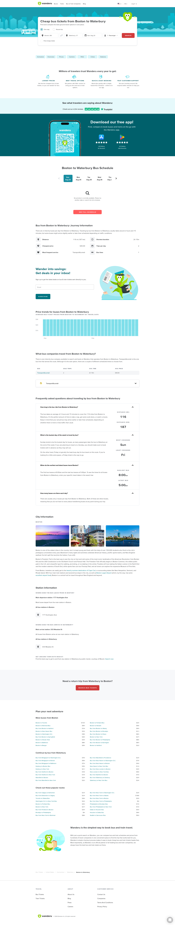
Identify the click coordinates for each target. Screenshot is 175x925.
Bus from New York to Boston (99, 798)
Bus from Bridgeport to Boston (45, 760)
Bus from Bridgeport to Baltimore (46, 763)
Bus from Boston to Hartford (44, 728)
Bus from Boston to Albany (98, 728)
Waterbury (70, 872)
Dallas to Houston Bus (97, 809)
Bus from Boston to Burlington (99, 742)
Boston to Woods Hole (43, 740)
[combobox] (49, 35)
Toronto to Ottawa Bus (43, 798)
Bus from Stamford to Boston (99, 774)
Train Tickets (40, 898)
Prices (61, 57)
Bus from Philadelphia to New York (101, 807)
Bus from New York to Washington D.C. (102, 792)
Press (69, 902)
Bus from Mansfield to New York (46, 780)
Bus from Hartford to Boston (44, 772)
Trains (62, 4)
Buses (56, 4)
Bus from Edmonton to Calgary (45, 795)
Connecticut (60, 872)
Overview (50, 57)
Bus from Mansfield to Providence (100, 758)
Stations (103, 57)
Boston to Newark (95, 725)
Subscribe (43, 296)
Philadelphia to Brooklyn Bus (99, 804)
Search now (109, 659)
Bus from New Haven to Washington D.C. (103, 760)
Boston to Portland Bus (97, 723)
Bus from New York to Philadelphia (101, 801)
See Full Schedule (87, 212)
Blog (84, 4)
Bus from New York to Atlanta (99, 795)
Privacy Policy (102, 906)
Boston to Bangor (41, 745)
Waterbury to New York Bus (98, 780)
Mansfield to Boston (42, 777)
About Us (71, 894)
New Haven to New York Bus (99, 766)
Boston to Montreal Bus (43, 725)
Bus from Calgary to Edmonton (45, 792)
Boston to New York (96, 737)
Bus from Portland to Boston (44, 809)
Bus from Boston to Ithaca (98, 734)
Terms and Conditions (105, 902)
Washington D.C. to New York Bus (46, 801)
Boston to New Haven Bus (44, 731)
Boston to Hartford (96, 745)
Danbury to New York (42, 769)
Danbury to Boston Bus (43, 766)
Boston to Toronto (41, 723)
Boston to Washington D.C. (44, 734)
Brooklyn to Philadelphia (43, 812)
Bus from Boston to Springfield (45, 737)
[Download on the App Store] (101, 137)
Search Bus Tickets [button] (87, 688)
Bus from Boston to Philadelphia (100, 740)
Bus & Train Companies (73, 4)
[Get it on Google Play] (122, 137)
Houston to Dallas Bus (97, 812)
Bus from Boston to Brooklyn (99, 731)
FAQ (82, 57)
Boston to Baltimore (42, 742)
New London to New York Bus (99, 772)
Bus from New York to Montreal (45, 815)
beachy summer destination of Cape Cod (81, 570)
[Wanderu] (45, 4)
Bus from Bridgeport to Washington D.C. (48, 758)
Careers (70, 906)
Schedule (40, 57)
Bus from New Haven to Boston (100, 763)
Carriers (72, 57)
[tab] (46, 30)
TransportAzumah (43, 373)
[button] (120, 4)
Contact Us (101, 894)
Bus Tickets (39, 872)
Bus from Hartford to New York (45, 774)
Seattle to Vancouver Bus (98, 815)
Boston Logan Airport (103, 573)
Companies (101, 898)
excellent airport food (43, 575)
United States (50, 872)
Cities (93, 57)
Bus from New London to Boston (100, 769)
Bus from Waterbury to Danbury (100, 777)
